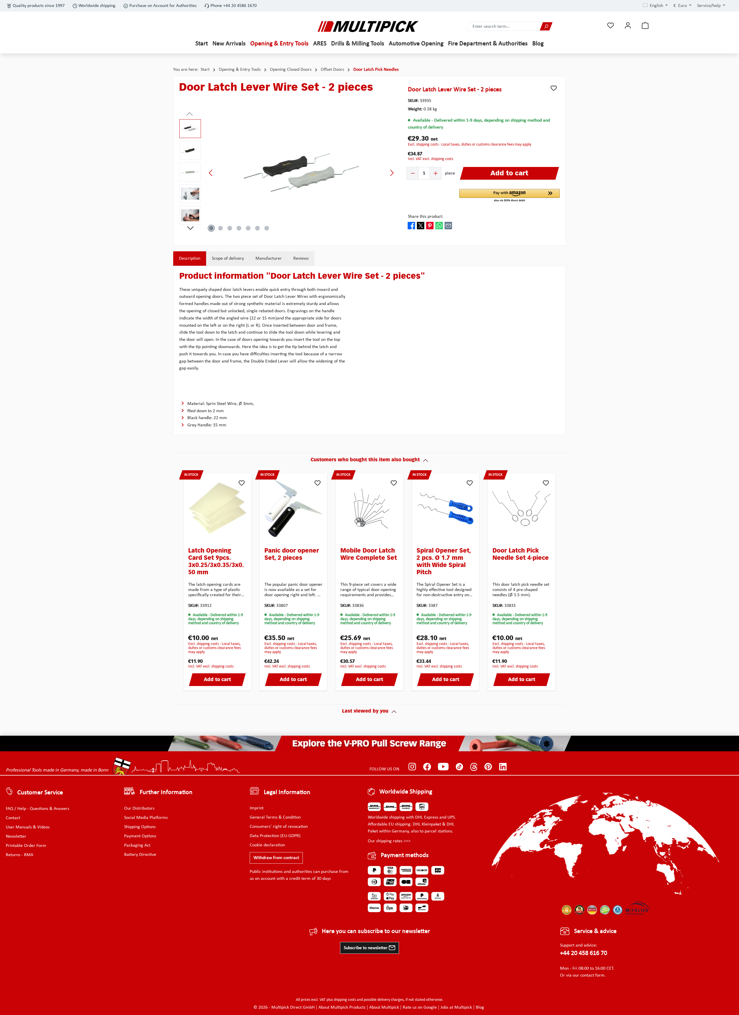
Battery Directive (140, 854)
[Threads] (473, 767)
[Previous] (211, 172)
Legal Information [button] (287, 792)
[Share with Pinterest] (429, 225)
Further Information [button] (166, 792)
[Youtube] (443, 767)
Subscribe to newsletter (366, 948)
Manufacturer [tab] (268, 258)
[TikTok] (459, 767)
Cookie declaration (267, 845)
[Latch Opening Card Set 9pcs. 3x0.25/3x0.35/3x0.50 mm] (217, 508)
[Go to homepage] (368, 26)
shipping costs (345, 1000)
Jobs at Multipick (456, 1007)
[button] (509, 196)
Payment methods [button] (405, 855)
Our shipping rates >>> (389, 841)
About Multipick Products (341, 1007)
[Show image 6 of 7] (257, 228)
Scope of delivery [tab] (228, 258)
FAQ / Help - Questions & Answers (37, 808)
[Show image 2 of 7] (220, 228)
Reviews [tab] (301, 258)
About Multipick (384, 1007)
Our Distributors (139, 808)
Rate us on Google (420, 1007)
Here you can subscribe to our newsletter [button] (376, 931)
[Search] (546, 26)
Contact (13, 818)
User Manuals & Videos (28, 827)
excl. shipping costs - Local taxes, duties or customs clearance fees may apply (469, 144)
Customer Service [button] (40, 792)
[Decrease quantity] (413, 173)
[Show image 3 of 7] (229, 228)
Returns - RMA (19, 855)
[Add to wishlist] (554, 88)
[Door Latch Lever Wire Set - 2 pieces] (301, 172)
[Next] (391, 172)
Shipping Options (140, 827)
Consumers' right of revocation (279, 826)
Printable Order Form (26, 845)
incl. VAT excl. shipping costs (430, 159)
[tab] (189, 258)
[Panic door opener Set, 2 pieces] (293, 508)
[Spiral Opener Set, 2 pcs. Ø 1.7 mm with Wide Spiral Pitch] (446, 508)
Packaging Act (137, 845)
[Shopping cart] (645, 25)
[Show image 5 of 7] (248, 228)
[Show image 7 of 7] (266, 228)
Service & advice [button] (595, 931)
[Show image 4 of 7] (239, 228)
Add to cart (217, 680)
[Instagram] (412, 767)
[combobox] (503, 26)
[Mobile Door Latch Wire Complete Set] (369, 508)
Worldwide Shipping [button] (405, 792)
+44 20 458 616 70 (583, 953)
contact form (592, 975)
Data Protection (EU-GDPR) (275, 836)
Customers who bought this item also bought (365, 460)
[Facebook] (427, 767)
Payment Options (140, 836)
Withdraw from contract (276, 858)
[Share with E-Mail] (448, 225)
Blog (480, 1007)
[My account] (628, 25)
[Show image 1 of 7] (211, 228)
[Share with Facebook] (411, 225)
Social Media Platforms (146, 817)
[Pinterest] (488, 767)
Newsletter (16, 836)
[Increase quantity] (435, 173)
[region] (287, 173)
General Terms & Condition (275, 817)
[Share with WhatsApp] (439, 225)
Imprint (257, 808)
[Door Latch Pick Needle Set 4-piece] (521, 508)
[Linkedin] (503, 767)
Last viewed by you (365, 711)
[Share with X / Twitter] (420, 225)
